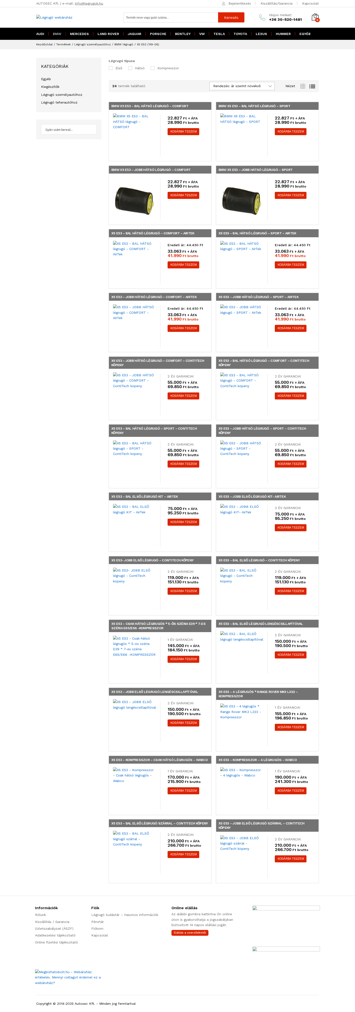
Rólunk (40, 915)
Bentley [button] (183, 33)
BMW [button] (57, 33)
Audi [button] (40, 33)
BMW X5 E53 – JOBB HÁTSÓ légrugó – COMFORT (151, 170)
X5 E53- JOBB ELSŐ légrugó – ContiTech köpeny (152, 560)
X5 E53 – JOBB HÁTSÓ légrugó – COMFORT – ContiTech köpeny (157, 363)
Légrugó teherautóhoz (59, 102)
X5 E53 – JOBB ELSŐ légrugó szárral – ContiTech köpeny (262, 825)
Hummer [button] (283, 33)
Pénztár (97, 922)
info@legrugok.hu (89, 3)
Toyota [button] (240, 33)
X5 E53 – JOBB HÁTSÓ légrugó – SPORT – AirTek (258, 297)
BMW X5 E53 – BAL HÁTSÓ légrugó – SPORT (254, 106)
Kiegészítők (50, 87)
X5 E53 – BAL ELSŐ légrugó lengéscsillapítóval (261, 624)
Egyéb (46, 79)
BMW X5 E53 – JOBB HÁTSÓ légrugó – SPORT (256, 170)
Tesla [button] (219, 33)
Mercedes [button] (79, 33)
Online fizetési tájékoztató (56, 942)
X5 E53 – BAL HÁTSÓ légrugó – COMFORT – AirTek (152, 233)
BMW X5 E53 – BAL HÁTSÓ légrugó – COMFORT (149, 106)
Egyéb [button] (305, 33)
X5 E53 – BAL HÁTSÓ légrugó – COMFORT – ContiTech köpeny (264, 363)
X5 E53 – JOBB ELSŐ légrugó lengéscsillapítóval (154, 692)
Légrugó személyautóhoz (61, 95)
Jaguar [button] (134, 33)
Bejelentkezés (239, 3)
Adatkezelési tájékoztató (55, 935)
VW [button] (202, 33)
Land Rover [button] (108, 33)
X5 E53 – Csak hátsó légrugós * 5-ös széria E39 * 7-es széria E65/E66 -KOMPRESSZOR (158, 626)
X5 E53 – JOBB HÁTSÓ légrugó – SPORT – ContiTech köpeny (262, 430)
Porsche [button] (158, 33)
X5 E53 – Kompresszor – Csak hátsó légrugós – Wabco (159, 760)
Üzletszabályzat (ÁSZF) (54, 928)
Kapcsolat (310, 3)
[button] (183, 131)
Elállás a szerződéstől (190, 932)
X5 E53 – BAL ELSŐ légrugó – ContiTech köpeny (259, 560)
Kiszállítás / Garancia (52, 922)
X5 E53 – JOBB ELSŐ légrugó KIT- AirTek (252, 496)
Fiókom (97, 928)
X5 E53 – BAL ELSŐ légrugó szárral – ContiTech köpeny (159, 823)
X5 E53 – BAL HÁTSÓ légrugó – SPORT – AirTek (257, 233)
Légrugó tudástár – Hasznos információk (124, 915)
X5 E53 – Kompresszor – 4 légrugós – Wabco (258, 760)
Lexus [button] (261, 33)
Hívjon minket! (280, 15)
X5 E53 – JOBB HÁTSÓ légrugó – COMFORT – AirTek (154, 297)
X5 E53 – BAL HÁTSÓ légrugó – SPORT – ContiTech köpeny (154, 430)
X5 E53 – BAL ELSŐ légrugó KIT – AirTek (144, 496)
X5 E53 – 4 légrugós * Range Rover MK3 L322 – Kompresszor (258, 694)
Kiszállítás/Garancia (276, 3)
